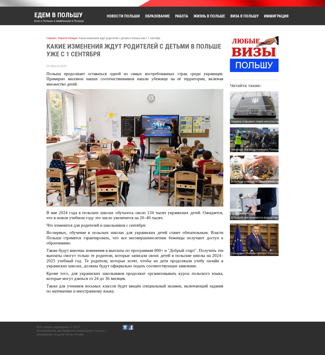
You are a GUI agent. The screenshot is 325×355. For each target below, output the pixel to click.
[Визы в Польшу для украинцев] (254, 71)
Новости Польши (123, 16)
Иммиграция (276, 16)
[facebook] (130, 328)
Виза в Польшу (244, 16)
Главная (51, 38)
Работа (181, 16)
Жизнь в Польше (209, 16)
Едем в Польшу (58, 15)
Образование (157, 16)
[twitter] (125, 328)
